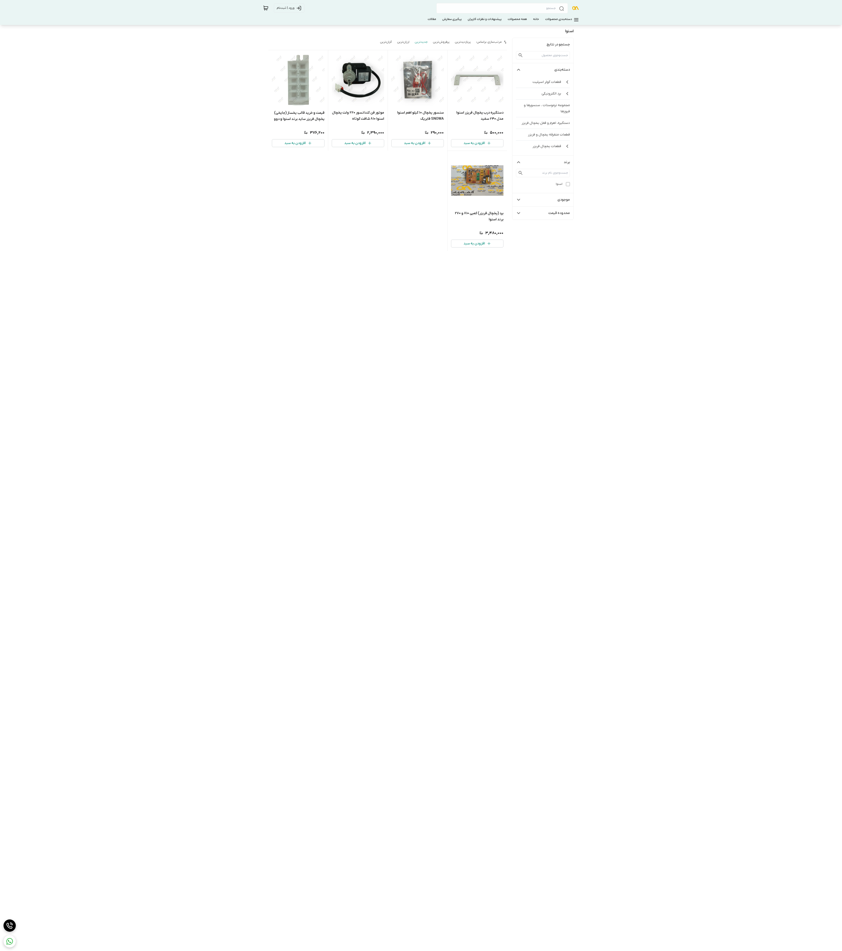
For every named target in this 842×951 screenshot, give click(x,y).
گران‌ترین (386, 42)
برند (567, 162)
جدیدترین (421, 42)
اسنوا (559, 184)
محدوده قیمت (559, 213)
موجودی (563, 200)
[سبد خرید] (265, 8)
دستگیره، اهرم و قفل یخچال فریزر (546, 123)
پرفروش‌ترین (441, 42)
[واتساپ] (10, 941)
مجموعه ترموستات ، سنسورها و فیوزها (547, 108)
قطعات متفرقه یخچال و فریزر (549, 134)
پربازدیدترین (463, 42)
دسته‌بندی (562, 70)
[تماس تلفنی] (10, 925)
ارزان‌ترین (403, 42)
